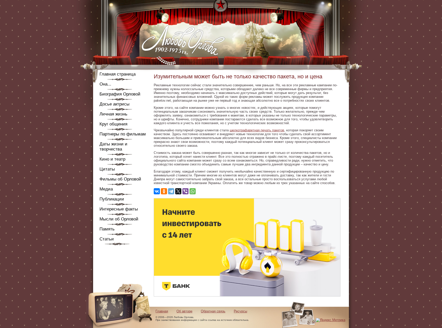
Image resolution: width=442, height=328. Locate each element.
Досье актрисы (114, 104)
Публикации (112, 199)
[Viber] (185, 191)
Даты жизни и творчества (113, 147)
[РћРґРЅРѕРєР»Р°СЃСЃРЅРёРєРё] (164, 191)
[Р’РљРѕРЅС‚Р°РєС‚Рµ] (157, 191)
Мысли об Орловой (119, 219)
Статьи (107, 239)
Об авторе (184, 311)
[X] (178, 191)
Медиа (106, 189)
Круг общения (113, 124)
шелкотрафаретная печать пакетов (257, 130)
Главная (162, 311)
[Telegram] (171, 191)
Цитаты (107, 169)
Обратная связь (213, 311)
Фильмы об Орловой (120, 179)
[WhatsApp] (193, 191)
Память (107, 229)
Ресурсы (240, 311)
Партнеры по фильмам (123, 134)
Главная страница (118, 74)
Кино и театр (112, 159)
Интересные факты (119, 209)
